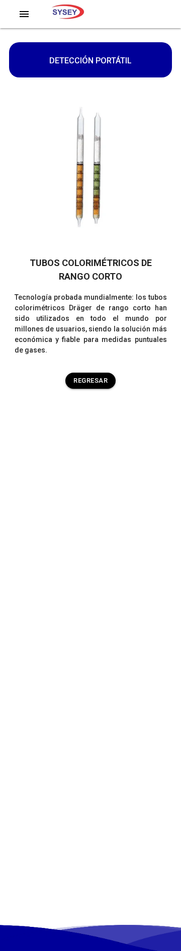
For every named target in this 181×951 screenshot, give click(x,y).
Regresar (90, 380)
